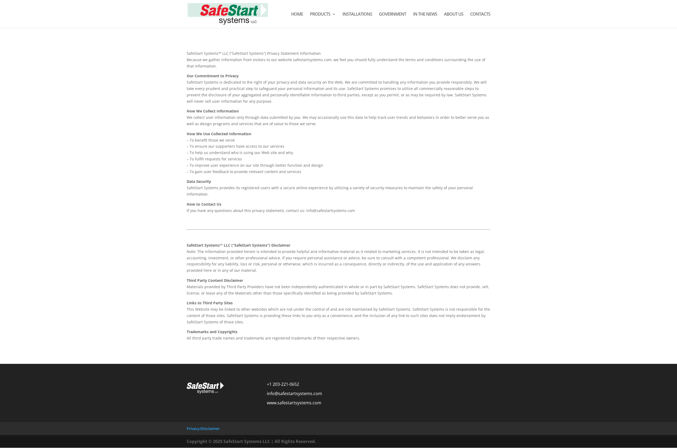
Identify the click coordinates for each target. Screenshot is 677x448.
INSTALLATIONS (357, 14)
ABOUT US (453, 14)
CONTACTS (480, 14)
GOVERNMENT (392, 14)
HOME (297, 14)
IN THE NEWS (425, 14)
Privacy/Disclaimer (203, 428)
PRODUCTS (320, 14)
